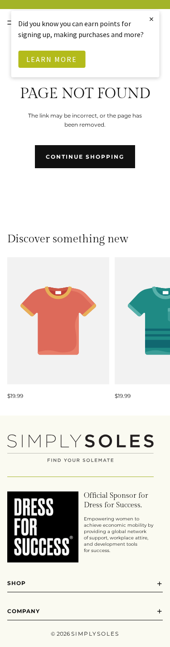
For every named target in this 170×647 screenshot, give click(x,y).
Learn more (51, 59)
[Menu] (10, 22)
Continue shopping (85, 156)
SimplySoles (95, 633)
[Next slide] (153, 329)
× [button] (152, 18)
